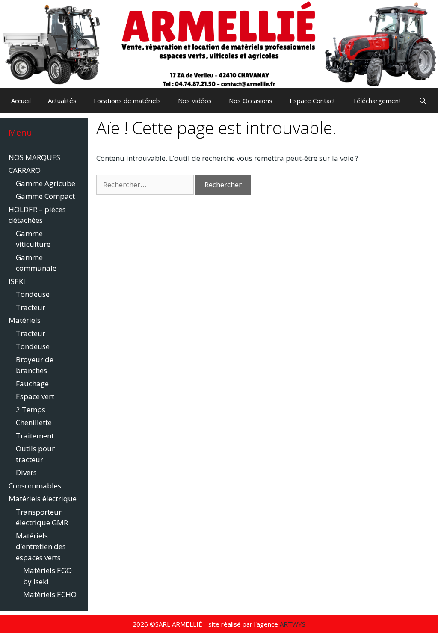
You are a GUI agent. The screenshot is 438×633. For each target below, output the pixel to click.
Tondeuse (33, 294)
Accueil (21, 100)
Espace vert (35, 396)
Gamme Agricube (45, 183)
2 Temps (30, 409)
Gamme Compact (45, 196)
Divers (26, 472)
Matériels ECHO (50, 594)
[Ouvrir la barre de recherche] (422, 100)
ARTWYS (292, 624)
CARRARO (25, 170)
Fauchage (32, 383)
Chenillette (34, 422)
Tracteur (30, 307)
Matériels (25, 320)
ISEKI (17, 281)
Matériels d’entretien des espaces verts (41, 546)
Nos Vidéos (195, 100)
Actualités (62, 100)
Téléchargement (376, 100)
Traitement (35, 436)
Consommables (35, 486)
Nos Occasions (250, 100)
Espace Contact (312, 100)
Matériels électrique (43, 498)
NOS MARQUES (34, 157)
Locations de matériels (127, 100)
